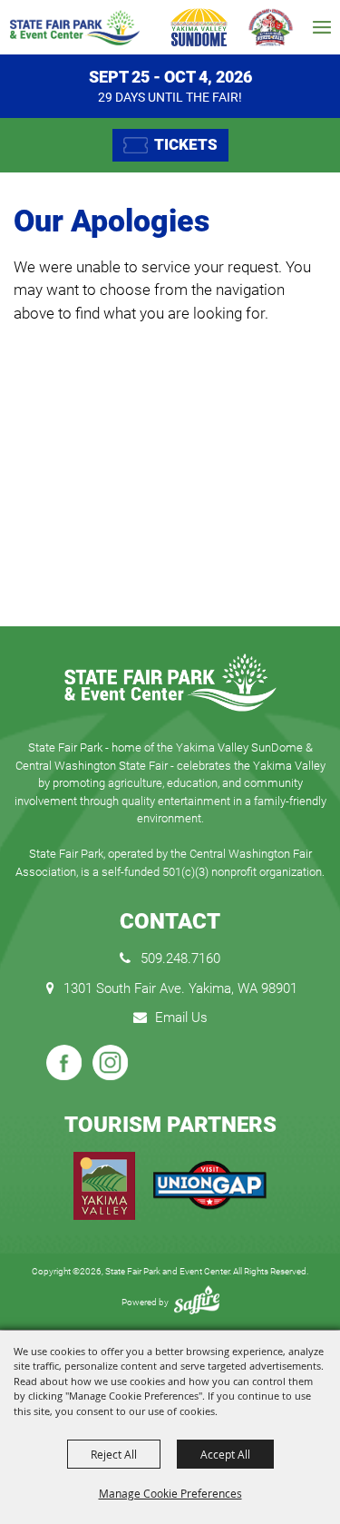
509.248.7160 (180, 958)
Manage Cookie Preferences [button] (170, 1493)
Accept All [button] (225, 1454)
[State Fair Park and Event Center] (74, 27)
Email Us (181, 1017)
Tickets (186, 144)
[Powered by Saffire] (196, 1302)
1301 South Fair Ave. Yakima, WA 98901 (180, 988)
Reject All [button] (114, 1454)
